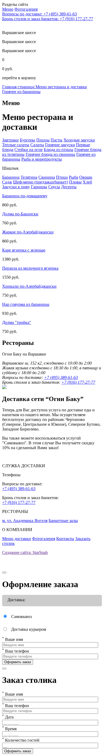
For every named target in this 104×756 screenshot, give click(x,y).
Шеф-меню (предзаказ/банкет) (40, 182)
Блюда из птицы (58, 149)
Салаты (37, 145)
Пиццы (43, 140)
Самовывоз (21, 616)
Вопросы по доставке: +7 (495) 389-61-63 (39, 14)
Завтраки (10, 140)
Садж (7, 182)
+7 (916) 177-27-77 (78, 382)
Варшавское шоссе (19, 41)
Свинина (46, 177)
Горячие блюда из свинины (50, 154)
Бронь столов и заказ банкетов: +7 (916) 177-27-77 (47, 18)
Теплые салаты (15, 145)
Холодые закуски (79, 140)
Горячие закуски (60, 145)
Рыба (73, 177)
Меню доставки (16, 538)
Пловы (75, 182)
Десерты (69, 187)
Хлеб (87, 182)
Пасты (56, 140)
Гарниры (39, 187)
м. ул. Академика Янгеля (24, 520)
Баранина (10, 177)
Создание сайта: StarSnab (25, 552)
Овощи (85, 177)
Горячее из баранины (21, 91)
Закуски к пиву (16, 187)
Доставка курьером (28, 629)
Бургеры (27, 140)
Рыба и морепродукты (41, 159)
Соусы (54, 187)
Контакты (65, 538)
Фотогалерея (43, 538)
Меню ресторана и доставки (61, 87)
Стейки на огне (28, 149)
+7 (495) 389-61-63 (61, 377)
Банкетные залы (63, 520)
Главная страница (18, 87)
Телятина (29, 177)
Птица (62, 177)
